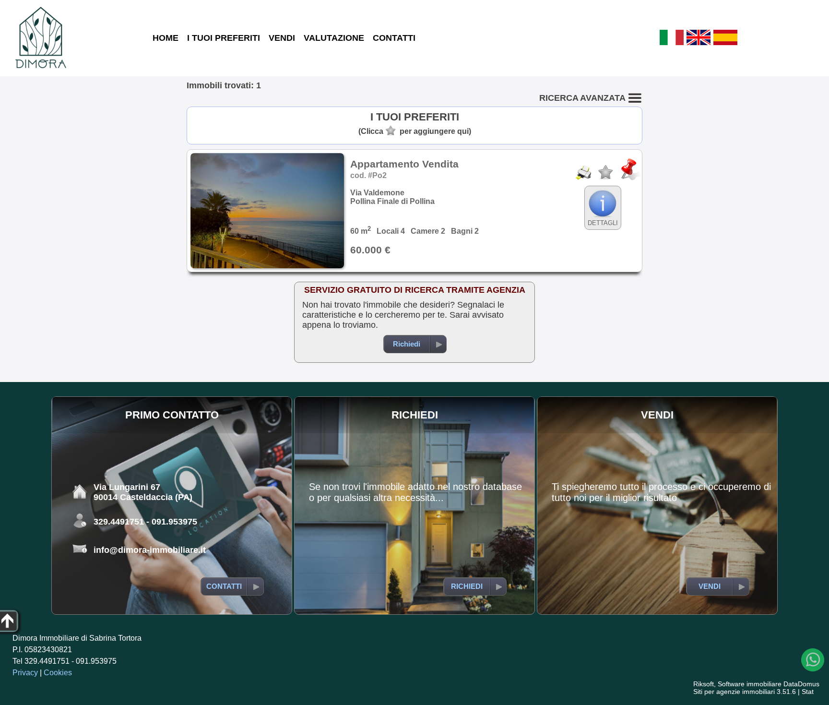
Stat (808, 691)
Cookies (58, 673)
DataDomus (801, 684)
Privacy (25, 673)
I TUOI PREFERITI (223, 38)
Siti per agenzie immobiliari (734, 691)
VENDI (282, 38)
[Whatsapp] (812, 659)
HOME (165, 38)
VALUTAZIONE (334, 38)
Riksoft (703, 684)
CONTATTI (394, 38)
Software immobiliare (750, 684)
